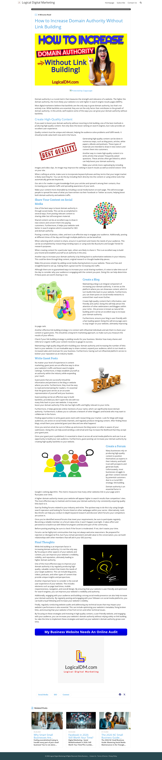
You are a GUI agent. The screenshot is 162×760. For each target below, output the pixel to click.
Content (66, 694)
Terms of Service (102, 756)
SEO (55, 694)
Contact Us (93, 756)
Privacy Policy (113, 756)
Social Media (43, 694)
